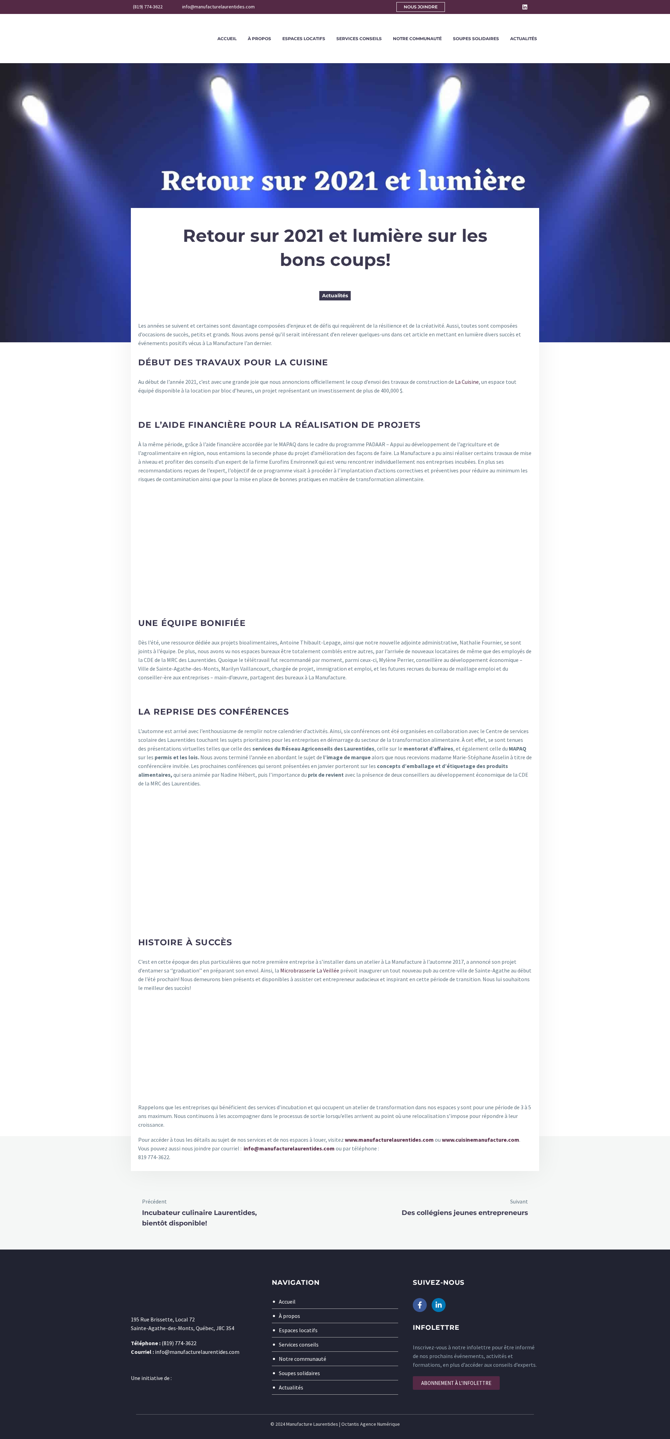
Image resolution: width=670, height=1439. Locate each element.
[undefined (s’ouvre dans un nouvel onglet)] (335, 1046)
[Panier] (541, 7)
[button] (500, 7)
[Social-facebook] (515, 7)
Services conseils (359, 38)
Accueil (227, 38)
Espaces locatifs (303, 38)
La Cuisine (467, 381)
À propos (259, 38)
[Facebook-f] (420, 1305)
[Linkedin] (524, 7)
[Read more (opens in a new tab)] (143, 7)
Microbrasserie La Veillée (309, 970)
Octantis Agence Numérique (370, 1424)
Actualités (523, 38)
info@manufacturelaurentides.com (289, 1148)
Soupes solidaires (476, 38)
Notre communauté (417, 38)
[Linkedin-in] (439, 1305)
